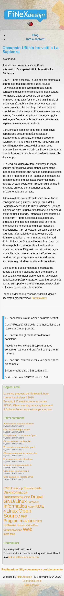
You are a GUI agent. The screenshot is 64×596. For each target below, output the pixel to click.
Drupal (37, 496)
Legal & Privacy (32, 585)
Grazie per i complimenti (16, 471)
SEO (39, 521)
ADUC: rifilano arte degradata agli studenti (28, 405)
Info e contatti (35, 39)
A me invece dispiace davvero (18, 423)
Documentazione (16, 497)
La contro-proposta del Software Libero (26, 393)
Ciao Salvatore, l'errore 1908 (18, 476)
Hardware (33, 502)
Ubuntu (21, 525)
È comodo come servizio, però (19, 447)
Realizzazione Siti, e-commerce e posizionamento (32, 569)
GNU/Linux (15, 501)
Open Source (17, 513)
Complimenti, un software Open (19, 435)
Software (9, 525)
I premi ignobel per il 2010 (18, 397)
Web (27, 529)
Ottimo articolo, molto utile (17, 441)
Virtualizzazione (12, 530)
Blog (35, 35)
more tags (9, 534)
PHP (24, 516)
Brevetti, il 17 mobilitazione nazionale (25, 401)
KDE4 (31, 506)
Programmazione (19, 520)
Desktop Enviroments (26, 488)
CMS (7, 488)
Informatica (15, 506)
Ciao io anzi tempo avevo (16, 429)
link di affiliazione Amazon (23, 557)
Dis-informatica (15, 492)
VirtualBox (32, 525)
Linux (12, 511)
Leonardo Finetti (32, 580)
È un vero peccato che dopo (18, 459)
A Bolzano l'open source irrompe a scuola (27, 409)
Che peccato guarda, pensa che (20, 453)
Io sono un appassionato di (17, 465)
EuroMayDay (39, 298)
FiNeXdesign (24, 576)
